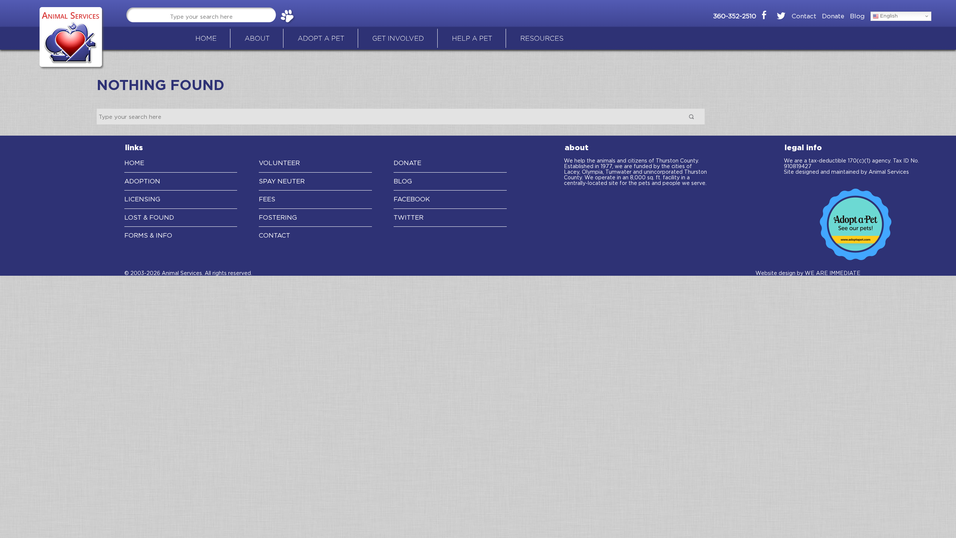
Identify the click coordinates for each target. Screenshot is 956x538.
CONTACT (274, 235)
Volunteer (279, 163)
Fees (267, 199)
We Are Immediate (832, 273)
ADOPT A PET (321, 38)
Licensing (142, 199)
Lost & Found (149, 217)
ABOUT (257, 38)
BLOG (403, 181)
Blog (857, 16)
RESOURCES (542, 38)
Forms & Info (148, 235)
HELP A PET (472, 38)
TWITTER (408, 217)
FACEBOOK (412, 199)
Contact (804, 16)
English (888, 15)
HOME (206, 38)
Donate (833, 16)
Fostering (278, 217)
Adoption (142, 181)
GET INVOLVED (398, 38)
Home (134, 163)
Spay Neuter (282, 181)
